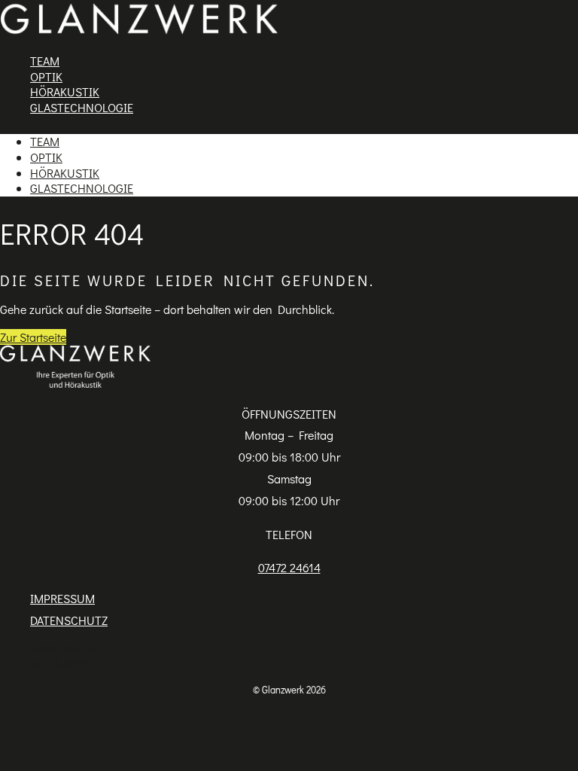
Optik (46, 76)
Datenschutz (69, 620)
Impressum (62, 598)
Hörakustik (64, 91)
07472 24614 (289, 567)
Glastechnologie (81, 107)
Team (44, 61)
